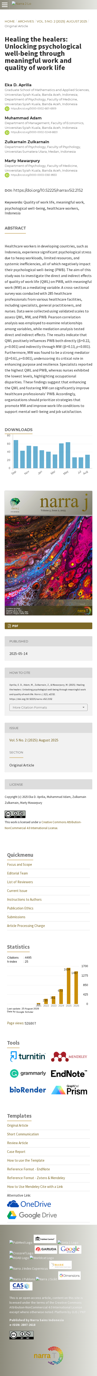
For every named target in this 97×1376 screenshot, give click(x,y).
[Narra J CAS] (21, 1290)
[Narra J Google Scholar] (70, 1253)
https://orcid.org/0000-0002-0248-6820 (34, 132)
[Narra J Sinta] (67, 1242)
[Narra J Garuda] (46, 1253)
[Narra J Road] (19, 1258)
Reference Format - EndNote (28, 1169)
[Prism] (69, 1093)
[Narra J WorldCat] (42, 1258)
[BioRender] (28, 1091)
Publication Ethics (20, 908)
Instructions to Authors (24, 899)
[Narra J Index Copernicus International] (28, 1268)
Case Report (16, 1151)
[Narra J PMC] (45, 1242)
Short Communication (23, 1134)
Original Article (17, 1125)
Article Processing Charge (26, 925)
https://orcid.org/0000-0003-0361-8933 (34, 175)
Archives (26, 21)
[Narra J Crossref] (21, 1253)
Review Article (17, 1143)
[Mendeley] (69, 1060)
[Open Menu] (4, 4)
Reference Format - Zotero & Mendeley (36, 1178)
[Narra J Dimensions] (69, 1279)
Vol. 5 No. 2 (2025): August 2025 (62, 21)
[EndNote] (69, 1075)
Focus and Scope (19, 864)
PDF (15, 626)
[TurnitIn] (28, 1061)
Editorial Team (17, 873)
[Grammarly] (28, 1076)
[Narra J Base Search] (60, 1268)
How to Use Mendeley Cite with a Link (35, 1186)
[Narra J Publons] (22, 1279)
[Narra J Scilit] (46, 1279)
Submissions (16, 917)
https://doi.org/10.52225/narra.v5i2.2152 (48, 190)
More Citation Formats (30, 707)
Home (10, 21)
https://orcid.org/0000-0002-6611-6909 (33, 108)
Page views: (15, 1023)
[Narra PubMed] (20, 1242)
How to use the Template (25, 1160)
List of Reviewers (20, 882)
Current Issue (17, 890)
